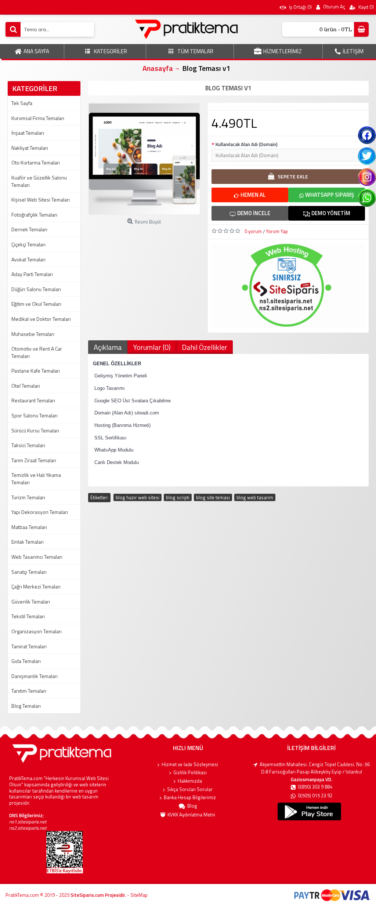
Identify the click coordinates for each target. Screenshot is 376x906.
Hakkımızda (190, 781)
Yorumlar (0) (152, 347)
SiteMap (139, 895)
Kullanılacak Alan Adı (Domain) (247, 144)
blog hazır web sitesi (137, 497)
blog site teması (213, 497)
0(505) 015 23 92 (315, 795)
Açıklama (108, 347)
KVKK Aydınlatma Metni (191, 814)
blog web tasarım (254, 497)
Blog (192, 805)
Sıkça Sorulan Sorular (190, 789)
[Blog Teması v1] (144, 159)
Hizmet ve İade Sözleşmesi (190, 764)
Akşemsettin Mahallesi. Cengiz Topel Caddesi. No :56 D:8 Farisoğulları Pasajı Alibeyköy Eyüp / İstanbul (315, 768)
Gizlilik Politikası (190, 772)
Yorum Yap (277, 231)
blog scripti (177, 497)
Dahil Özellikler (204, 347)
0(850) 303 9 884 (315, 786)
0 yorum (253, 231)
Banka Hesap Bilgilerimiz (190, 797)
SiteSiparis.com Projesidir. (98, 895)
